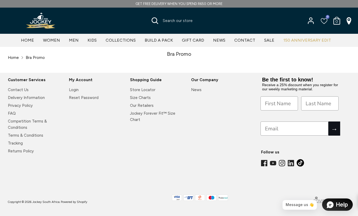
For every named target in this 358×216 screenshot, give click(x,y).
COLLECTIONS (121, 40)
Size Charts (140, 97)
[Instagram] (282, 163)
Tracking (15, 143)
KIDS (92, 40)
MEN (74, 40)
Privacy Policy (20, 105)
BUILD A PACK (159, 40)
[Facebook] (264, 163)
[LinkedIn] (291, 163)
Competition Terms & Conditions (27, 124)
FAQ (12, 113)
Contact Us (18, 89)
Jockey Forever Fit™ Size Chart (152, 116)
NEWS (219, 40)
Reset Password (84, 97)
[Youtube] (273, 163)
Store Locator (142, 89)
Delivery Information (26, 97)
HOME (27, 40)
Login (74, 89)
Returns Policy (21, 151)
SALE (269, 40)
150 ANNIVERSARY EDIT (307, 40)
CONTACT (244, 40)
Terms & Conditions (25, 135)
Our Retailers (142, 105)
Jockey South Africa (45, 202)
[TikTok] (301, 164)
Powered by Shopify (74, 202)
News (196, 89)
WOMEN (51, 40)
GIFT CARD (193, 40)
